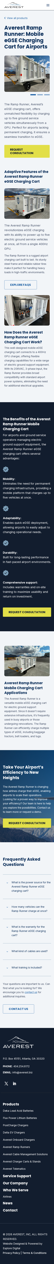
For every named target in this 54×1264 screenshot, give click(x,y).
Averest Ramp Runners (16, 1147)
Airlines (7, 1196)
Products (11, 1104)
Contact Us (18, 1009)
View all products (17, 18)
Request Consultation (21, 151)
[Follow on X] (6, 1083)
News (8, 1203)
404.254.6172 (21, 1066)
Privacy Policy (11, 1252)
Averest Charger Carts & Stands (22, 1161)
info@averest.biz (22, 1072)
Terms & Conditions (34, 1252)
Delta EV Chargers (14, 1132)
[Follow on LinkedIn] (14, 1083)
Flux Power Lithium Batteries (20, 1117)
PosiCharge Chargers (15, 1125)
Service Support (17, 1176)
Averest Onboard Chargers (19, 1139)
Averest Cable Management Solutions (25, 1154)
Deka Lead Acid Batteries (18, 1110)
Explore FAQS (20, 285)
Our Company (15, 1183)
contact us (31, 992)
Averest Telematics (14, 1168)
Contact (10, 1210)
